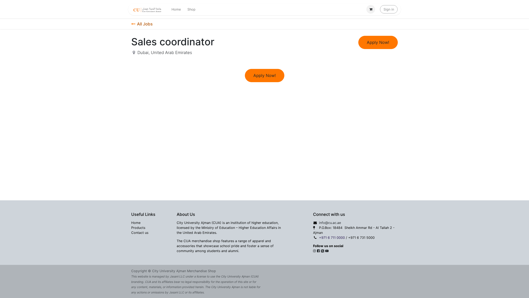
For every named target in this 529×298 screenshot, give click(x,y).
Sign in (389, 9)
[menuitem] (176, 9)
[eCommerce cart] (370, 9)
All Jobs (145, 24)
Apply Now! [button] (378, 42)
